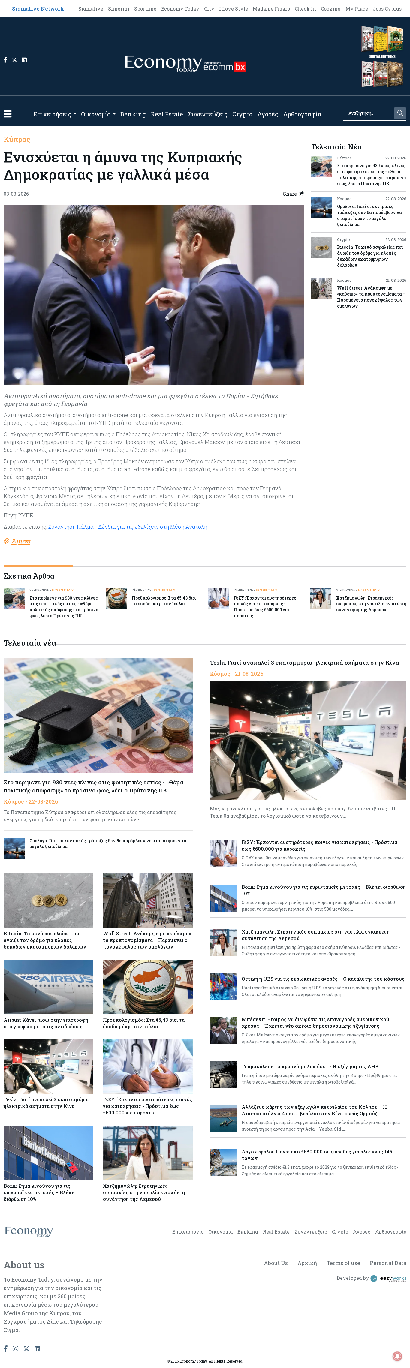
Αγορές (267, 114)
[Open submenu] (75, 114)
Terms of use (343, 1263)
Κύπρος (17, 139)
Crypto (242, 114)
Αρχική (307, 1263)
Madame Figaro (271, 8)
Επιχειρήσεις (52, 114)
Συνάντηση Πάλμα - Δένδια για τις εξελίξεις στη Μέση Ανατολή (127, 526)
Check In (305, 8)
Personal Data (388, 1263)
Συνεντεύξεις (208, 114)
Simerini (118, 8)
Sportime (145, 8)
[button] (7, 114)
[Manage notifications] (397, 1356)
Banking (133, 114)
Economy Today (180, 8)
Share (290, 194)
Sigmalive (90, 8)
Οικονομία (96, 114)
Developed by (353, 1278)
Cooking (331, 8)
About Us (276, 1263)
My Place (356, 8)
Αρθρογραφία (302, 114)
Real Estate (167, 114)
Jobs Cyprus (387, 8)
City (209, 8)
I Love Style (233, 8)
